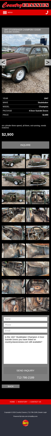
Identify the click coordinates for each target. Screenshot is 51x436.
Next (48, 62)
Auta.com (24, 416)
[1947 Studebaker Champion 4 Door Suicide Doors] (13, 161)
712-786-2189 (25, 377)
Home (12, 402)
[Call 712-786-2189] (46, 12)
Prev (3, 62)
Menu (10, 12)
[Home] (25, 4)
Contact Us (35, 402)
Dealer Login (42, 412)
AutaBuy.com (33, 416)
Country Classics (21, 412)
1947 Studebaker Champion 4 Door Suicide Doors (22, 31)
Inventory (22, 402)
